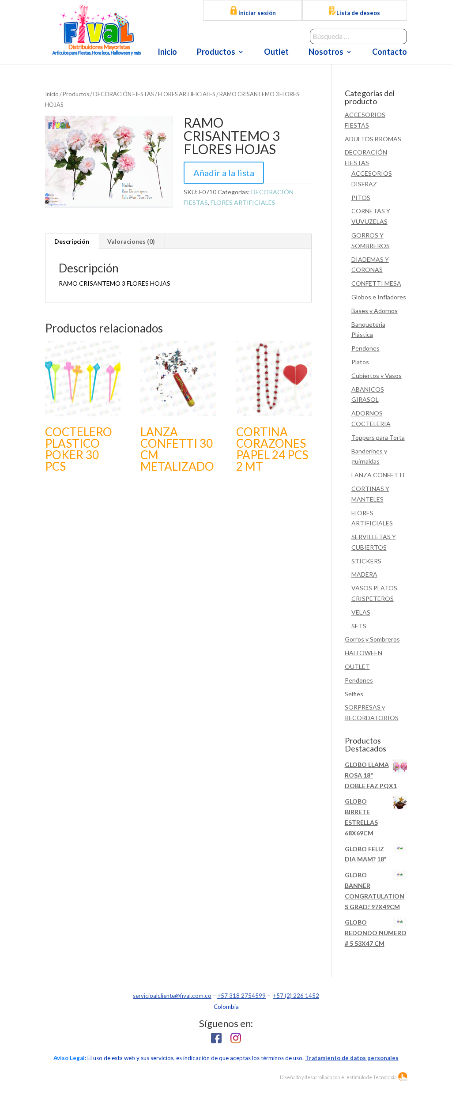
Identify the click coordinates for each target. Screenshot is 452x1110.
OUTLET (357, 666)
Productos (216, 53)
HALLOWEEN (363, 653)
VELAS (360, 612)
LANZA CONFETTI (378, 475)
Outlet (276, 53)
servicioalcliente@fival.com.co (172, 995)
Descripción (71, 241)
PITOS (360, 197)
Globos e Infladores (378, 297)
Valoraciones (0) (131, 241)
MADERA (364, 574)
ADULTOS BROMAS (373, 139)
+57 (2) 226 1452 (296, 995)
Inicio (167, 53)
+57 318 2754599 (241, 995)
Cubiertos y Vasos (376, 375)
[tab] (72, 241)
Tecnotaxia (385, 1077)
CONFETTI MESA (376, 283)
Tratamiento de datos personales (352, 1057)
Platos (360, 362)
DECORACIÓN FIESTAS (123, 94)
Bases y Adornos (374, 310)
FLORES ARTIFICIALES (186, 94)
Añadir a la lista (223, 172)
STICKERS (366, 561)
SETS (358, 626)
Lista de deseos (358, 12)
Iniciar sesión (256, 12)
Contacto (389, 53)
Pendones (365, 348)
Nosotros (326, 53)
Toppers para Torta (378, 437)
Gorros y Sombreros (372, 639)
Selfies (354, 694)
